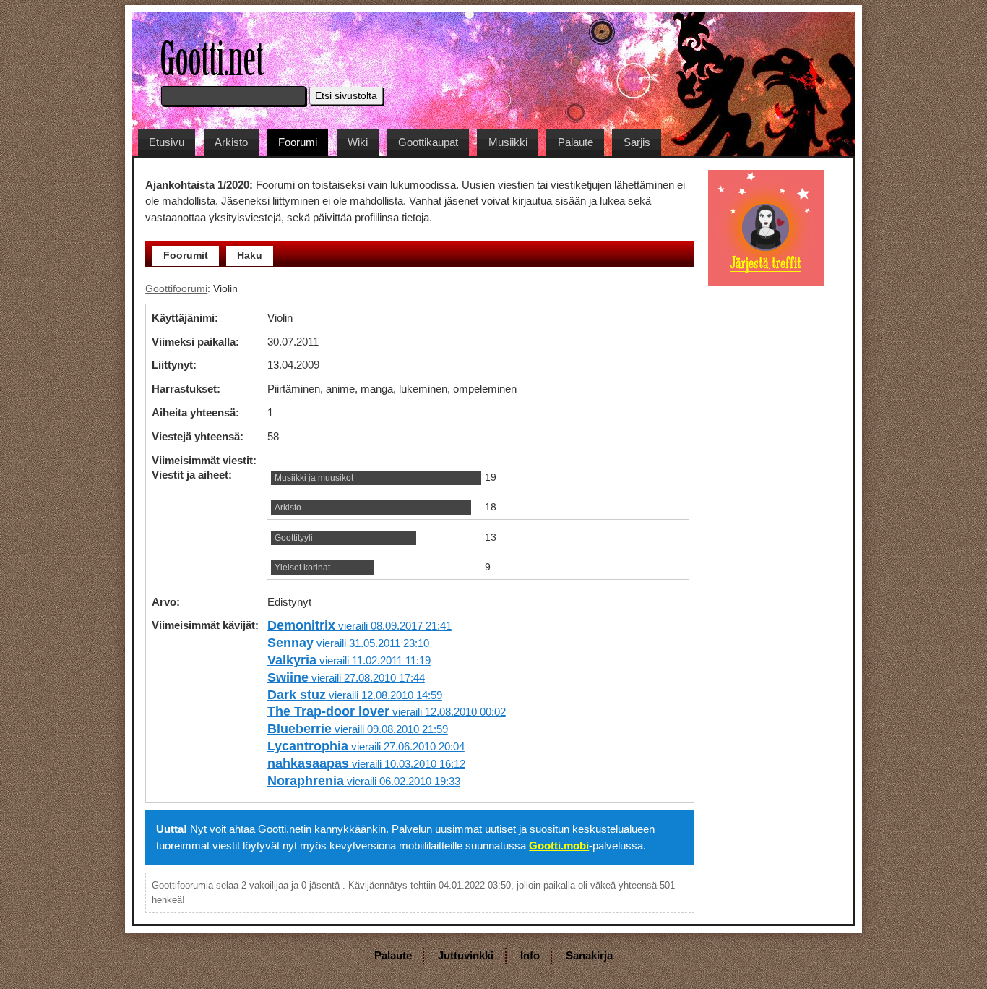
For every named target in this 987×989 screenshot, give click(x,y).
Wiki (358, 142)
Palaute (575, 142)
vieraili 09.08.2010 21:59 (357, 729)
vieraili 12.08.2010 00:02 (386, 712)
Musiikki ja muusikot (314, 478)
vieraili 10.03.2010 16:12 (366, 764)
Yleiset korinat (302, 567)
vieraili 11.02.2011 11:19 (349, 660)
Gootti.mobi (559, 845)
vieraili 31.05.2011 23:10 (348, 643)
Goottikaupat (428, 142)
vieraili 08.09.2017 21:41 (359, 626)
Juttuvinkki (466, 955)
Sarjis (637, 142)
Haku (249, 255)
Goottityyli (294, 538)
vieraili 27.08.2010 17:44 (346, 678)
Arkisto (231, 142)
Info (530, 955)
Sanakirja (589, 955)
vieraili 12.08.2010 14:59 (354, 695)
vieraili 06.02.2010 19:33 (363, 781)
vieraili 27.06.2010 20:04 (366, 746)
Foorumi (297, 142)
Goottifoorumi (176, 288)
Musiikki (507, 142)
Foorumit (185, 255)
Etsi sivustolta (346, 95)
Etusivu (166, 142)
